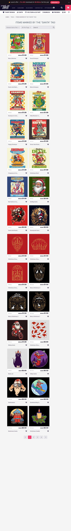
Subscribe (20, 8)
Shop (13, 8)
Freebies (57, 12)
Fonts (20, 12)
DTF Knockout (49, 8)
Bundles (47, 12)
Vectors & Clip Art (33, 12)
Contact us (38, 8)
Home (7, 17)
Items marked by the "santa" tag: (26, 17)
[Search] (54, 27)
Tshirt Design (10, 12)
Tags (12, 17)
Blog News (29, 8)
